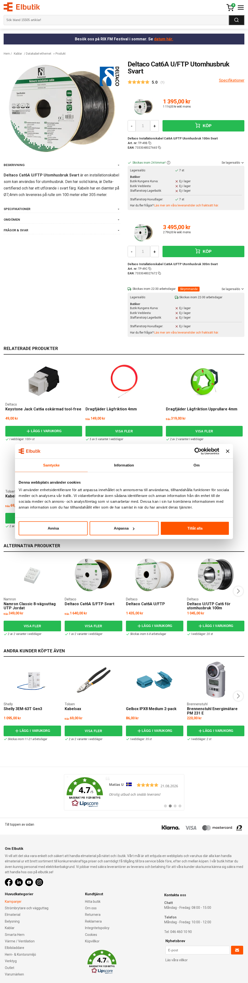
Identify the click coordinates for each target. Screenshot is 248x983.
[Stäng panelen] (227, 451)
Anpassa (121, 528)
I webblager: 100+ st (22, 439)
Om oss (91, 908)
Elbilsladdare (14, 948)
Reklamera (93, 921)
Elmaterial (12, 915)
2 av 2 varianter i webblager (24, 634)
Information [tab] (124, 465)
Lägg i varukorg (46, 431)
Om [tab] (197, 465)
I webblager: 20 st (202, 634)
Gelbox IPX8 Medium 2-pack (151, 708)
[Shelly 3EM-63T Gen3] (32, 680)
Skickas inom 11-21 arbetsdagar (27, 739)
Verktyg (11, 961)
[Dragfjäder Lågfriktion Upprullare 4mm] (204, 381)
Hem (7, 53)
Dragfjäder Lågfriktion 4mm (111, 409)
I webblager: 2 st (201, 739)
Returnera (93, 915)
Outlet (9, 968)
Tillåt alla (194, 528)
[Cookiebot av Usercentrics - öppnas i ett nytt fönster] (198, 451)
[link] (124, 792)
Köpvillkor (92, 941)
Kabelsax (13, 496)
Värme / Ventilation (20, 941)
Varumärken (14, 974)
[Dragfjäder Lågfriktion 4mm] (124, 381)
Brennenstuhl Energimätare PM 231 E (212, 710)
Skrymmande (189, 289)
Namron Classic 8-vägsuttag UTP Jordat (30, 606)
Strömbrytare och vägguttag (26, 908)
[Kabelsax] (93, 680)
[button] (168, 163)
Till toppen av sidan (19, 824)
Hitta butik (93, 901)
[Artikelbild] (143, 107)
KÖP (207, 126)
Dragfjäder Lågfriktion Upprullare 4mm (201, 409)
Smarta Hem (14, 935)
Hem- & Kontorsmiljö (20, 954)
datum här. (163, 39)
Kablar (18, 53)
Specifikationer (231, 80)
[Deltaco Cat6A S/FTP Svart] (93, 575)
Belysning (12, 921)
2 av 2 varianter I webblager (186, 439)
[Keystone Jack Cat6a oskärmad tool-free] (44, 381)
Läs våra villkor (176, 960)
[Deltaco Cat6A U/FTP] (154, 575)
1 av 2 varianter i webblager (85, 634)
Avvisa (53, 528)
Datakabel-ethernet (38, 53)
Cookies (91, 935)
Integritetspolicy (97, 928)
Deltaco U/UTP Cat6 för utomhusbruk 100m (209, 606)
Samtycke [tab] (51, 465)
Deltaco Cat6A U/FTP (145, 604)
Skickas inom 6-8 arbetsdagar (148, 634)
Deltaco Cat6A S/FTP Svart (89, 604)
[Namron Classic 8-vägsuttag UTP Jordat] (32, 575)
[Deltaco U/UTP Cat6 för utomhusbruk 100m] (215, 575)
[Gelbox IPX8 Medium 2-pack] (154, 680)
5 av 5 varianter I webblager (106, 439)
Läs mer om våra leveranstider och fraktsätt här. (186, 205)
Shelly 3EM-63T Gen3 (23, 708)
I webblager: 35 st (141, 739)
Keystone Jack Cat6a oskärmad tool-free (43, 409)
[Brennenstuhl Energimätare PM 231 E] (215, 680)
